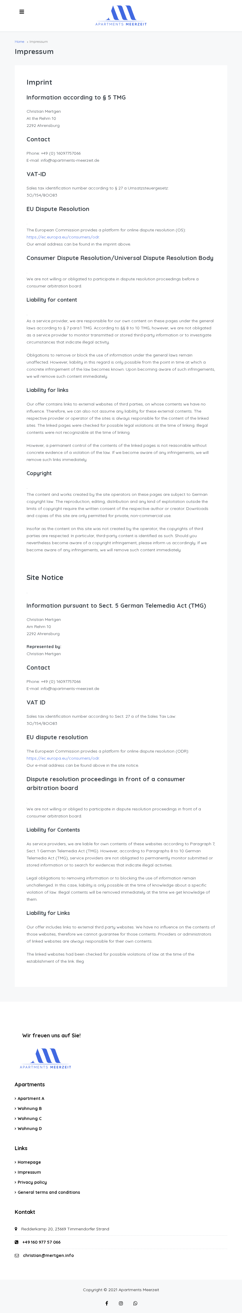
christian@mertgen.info (48, 1255)
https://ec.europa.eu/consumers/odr (63, 237)
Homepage (29, 1162)
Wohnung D (30, 1128)
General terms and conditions (49, 1192)
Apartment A (31, 1098)
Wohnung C (30, 1118)
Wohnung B (30, 1108)
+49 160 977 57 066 (40, 1242)
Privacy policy (32, 1182)
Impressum (29, 1172)
